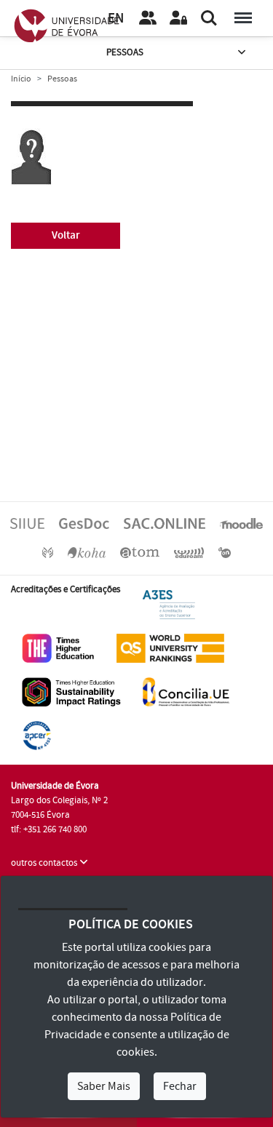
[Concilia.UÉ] (186, 691)
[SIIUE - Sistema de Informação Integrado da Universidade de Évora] (27, 523)
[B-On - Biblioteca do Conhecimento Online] (224, 552)
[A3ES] (169, 603)
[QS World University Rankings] (170, 647)
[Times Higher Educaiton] (58, 647)
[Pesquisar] (209, 18)
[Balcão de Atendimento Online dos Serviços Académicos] (164, 523)
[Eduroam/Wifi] (189, 552)
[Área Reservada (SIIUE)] (178, 18)
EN (116, 18)
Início (21, 78)
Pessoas (124, 52)
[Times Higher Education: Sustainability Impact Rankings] (71, 691)
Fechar (180, 1086)
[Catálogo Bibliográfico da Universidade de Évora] (87, 552)
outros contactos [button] (45, 862)
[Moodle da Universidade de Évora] (241, 523)
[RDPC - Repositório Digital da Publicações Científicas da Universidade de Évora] (47, 552)
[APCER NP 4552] (37, 734)
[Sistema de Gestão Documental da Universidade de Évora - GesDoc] (84, 523)
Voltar (66, 235)
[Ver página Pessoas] (147, 18)
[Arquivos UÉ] (139, 552)
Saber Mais (103, 1086)
